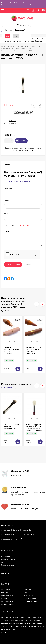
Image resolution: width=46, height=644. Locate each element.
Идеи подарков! (7, 595)
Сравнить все (6, 387)
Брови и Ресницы (7, 604)
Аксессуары (28, 595)
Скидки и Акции (30, 598)
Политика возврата (8, 565)
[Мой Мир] (12, 278)
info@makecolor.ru (8, 534)
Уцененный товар (30, 601)
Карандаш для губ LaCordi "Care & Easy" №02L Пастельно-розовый (34, 351)
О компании (5, 556)
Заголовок (8, 213)
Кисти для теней (7, 49)
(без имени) (5, 589)
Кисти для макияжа (17, 46)
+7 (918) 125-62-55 (7, 525)
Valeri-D (12, 121)
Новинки (4, 592)
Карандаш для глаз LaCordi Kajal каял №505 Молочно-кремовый (11, 351)
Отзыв (6, 231)
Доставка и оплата (8, 559)
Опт (2, 562)
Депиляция (28, 589)
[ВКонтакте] (5, 278)
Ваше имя (8, 188)
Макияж (4, 598)
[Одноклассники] (8, 278)
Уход (25, 592)
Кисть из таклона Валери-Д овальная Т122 (11, 426)
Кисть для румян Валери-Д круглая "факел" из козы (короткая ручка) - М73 (34, 428)
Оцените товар (10, 225)
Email (6, 201)
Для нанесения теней (24, 49)
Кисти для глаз (32, 46)
